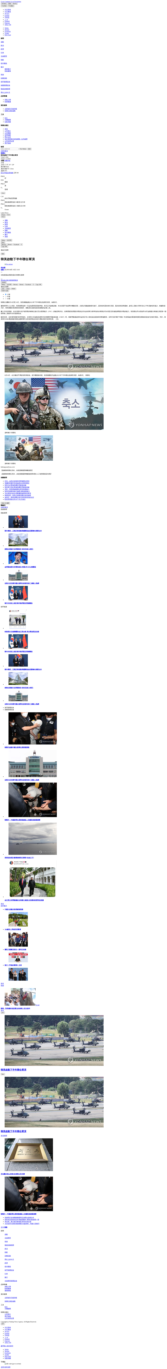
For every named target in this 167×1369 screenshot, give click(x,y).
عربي (6, 1337)
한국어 (7, 1331)
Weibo (7, 28)
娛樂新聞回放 (5, 85)
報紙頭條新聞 (5, 89)
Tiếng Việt (8, 1342)
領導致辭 (8, 135)
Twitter (7, 33)
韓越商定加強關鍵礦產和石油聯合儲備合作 (19, 1217)
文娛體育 (4, 56)
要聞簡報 (8, 1290)
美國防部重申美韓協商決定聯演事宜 (17, 483)
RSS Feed (8, 35)
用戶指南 (8, 143)
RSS (6, 118)
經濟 (2, 49)
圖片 (2, 67)
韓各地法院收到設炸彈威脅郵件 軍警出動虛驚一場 (22, 1219)
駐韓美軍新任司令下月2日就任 (15, 499)
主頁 (2, 1227)
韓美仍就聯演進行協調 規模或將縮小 (17, 491)
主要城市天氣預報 (11, 109)
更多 (2, 904)
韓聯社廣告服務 (10, 111)
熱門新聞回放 (5, 82)
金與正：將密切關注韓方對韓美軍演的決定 (19, 497)
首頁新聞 (4, 1135)
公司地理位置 (9, 141)
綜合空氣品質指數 (7, 173)
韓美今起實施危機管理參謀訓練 (15, 485)
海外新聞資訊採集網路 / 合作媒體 (16, 139)
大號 (8, 298)
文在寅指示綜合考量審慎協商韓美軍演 (18, 493)
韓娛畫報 (8, 71)
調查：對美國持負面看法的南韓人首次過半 (15, 1008)
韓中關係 (4, 63)
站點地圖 (8, 122)
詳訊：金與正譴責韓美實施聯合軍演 (17, 481)
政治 (2, 45)
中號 (8, 296)
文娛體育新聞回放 (11, 1281)
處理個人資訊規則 (7, 1346)
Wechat (7, 30)
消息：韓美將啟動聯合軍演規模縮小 (17, 489)
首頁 (6, 129)
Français (7, 1341)
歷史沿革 (8, 137)
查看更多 (7, 160)
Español (7, 1339)
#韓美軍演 (4, 151)
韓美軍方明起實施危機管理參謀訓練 (17, 487)
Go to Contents (5, 1)
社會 (2, 52)
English (7, 1333)
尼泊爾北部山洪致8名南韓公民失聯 (13, 1174)
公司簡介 (8, 131)
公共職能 (8, 133)
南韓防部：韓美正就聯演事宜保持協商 (18, 495)
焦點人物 (8, 99)
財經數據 (8, 101)
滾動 (2, 42)
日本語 (7, 1335)
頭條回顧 (4, 78)
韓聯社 (3, 153)
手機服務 (8, 120)
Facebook (8, 31)
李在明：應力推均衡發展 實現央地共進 (18, 1221)
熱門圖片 (4, 906)
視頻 (2, 74)
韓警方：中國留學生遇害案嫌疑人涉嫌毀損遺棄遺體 (18, 1214)
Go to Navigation (15, 1)
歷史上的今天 (5, 92)
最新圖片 (8, 69)
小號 (8, 294)
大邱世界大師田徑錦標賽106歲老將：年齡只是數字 (22, 1223)
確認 (3, 254)
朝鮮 (2, 60)
